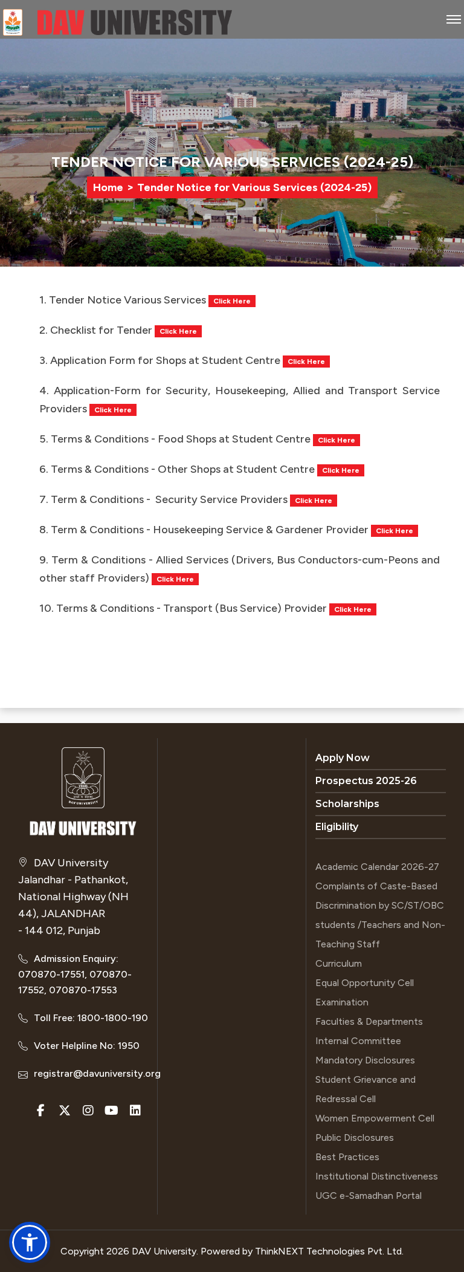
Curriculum (338, 963)
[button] (29, 1242)
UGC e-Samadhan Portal (368, 1195)
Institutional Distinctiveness (376, 1176)
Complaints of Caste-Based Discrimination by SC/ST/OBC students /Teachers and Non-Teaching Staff (380, 915)
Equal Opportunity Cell (364, 982)
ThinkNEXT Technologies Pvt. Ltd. (329, 1251)
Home (108, 187)
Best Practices (347, 1157)
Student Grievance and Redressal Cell (365, 1089)
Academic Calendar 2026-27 (377, 866)
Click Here (232, 301)
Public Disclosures (354, 1137)
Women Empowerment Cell (374, 1118)
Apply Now (342, 758)
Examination (342, 1002)
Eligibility (336, 826)
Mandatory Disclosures (365, 1060)
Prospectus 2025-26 (366, 781)
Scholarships (347, 804)
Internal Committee (358, 1040)
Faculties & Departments (369, 1021)
